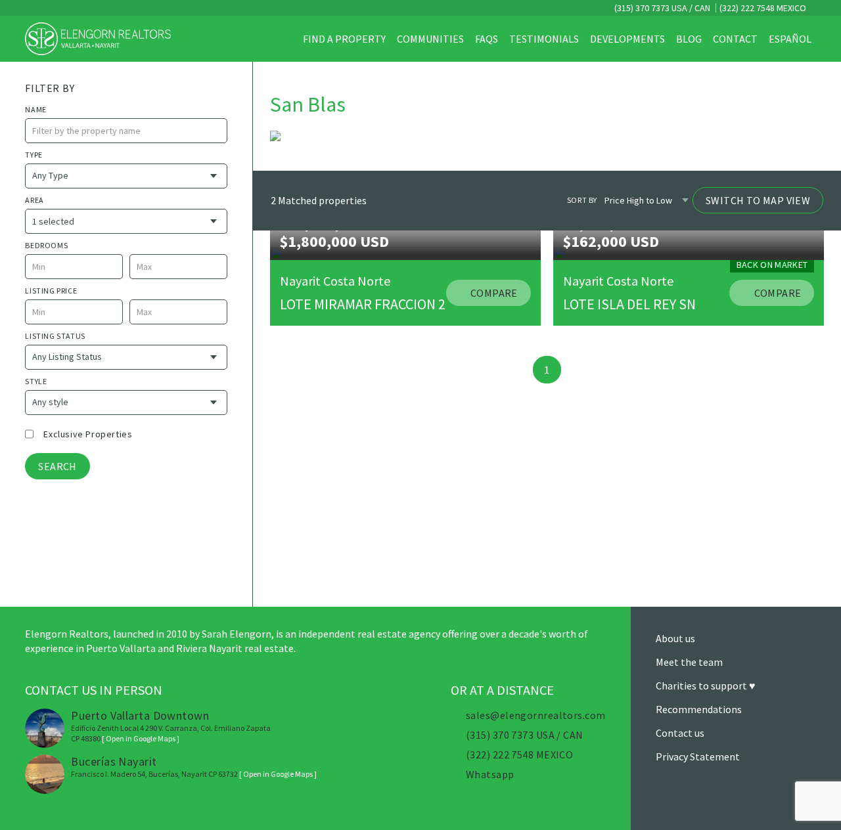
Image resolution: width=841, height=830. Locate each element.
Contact (735, 38)
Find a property (344, 38)
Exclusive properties (87, 434)
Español (790, 38)
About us (675, 638)
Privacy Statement (698, 756)
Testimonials (544, 38)
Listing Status (55, 336)
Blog (689, 38)
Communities (430, 38)
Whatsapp (490, 774)
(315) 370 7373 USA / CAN (661, 7)
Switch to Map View (758, 200)
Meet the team (689, 661)
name (35, 109)
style (36, 381)
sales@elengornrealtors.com (535, 715)
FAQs (486, 38)
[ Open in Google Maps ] (140, 738)
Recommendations (699, 709)
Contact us (680, 732)
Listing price (51, 290)
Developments (627, 38)
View (30, 573)
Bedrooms (46, 245)
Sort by (582, 201)
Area (34, 200)
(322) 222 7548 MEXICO (762, 7)
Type (33, 155)
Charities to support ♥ (706, 685)
